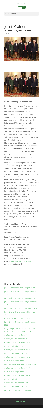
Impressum (20, 401)
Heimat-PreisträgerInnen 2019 (16, 346)
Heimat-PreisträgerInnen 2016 (16, 372)
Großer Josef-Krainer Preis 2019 (17, 350)
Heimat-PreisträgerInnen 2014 (16, 386)
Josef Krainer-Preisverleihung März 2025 (20, 298)
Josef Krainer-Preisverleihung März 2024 (20, 308)
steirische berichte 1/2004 (21, 261)
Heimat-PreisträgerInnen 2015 (16, 379)
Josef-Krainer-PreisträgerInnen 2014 (18, 390)
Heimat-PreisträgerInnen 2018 (16, 353)
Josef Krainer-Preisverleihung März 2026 (20, 288)
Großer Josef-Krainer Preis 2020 (17, 342)
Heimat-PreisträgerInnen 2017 (16, 361)
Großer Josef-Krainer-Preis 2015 (17, 383)
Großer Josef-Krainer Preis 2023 (17, 318)
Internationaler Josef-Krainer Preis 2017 (20, 364)
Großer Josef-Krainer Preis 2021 (17, 339)
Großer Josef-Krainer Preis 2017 (17, 368)
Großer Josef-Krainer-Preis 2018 (17, 357)
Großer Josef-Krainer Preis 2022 (17, 335)
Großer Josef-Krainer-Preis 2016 (17, 375)
